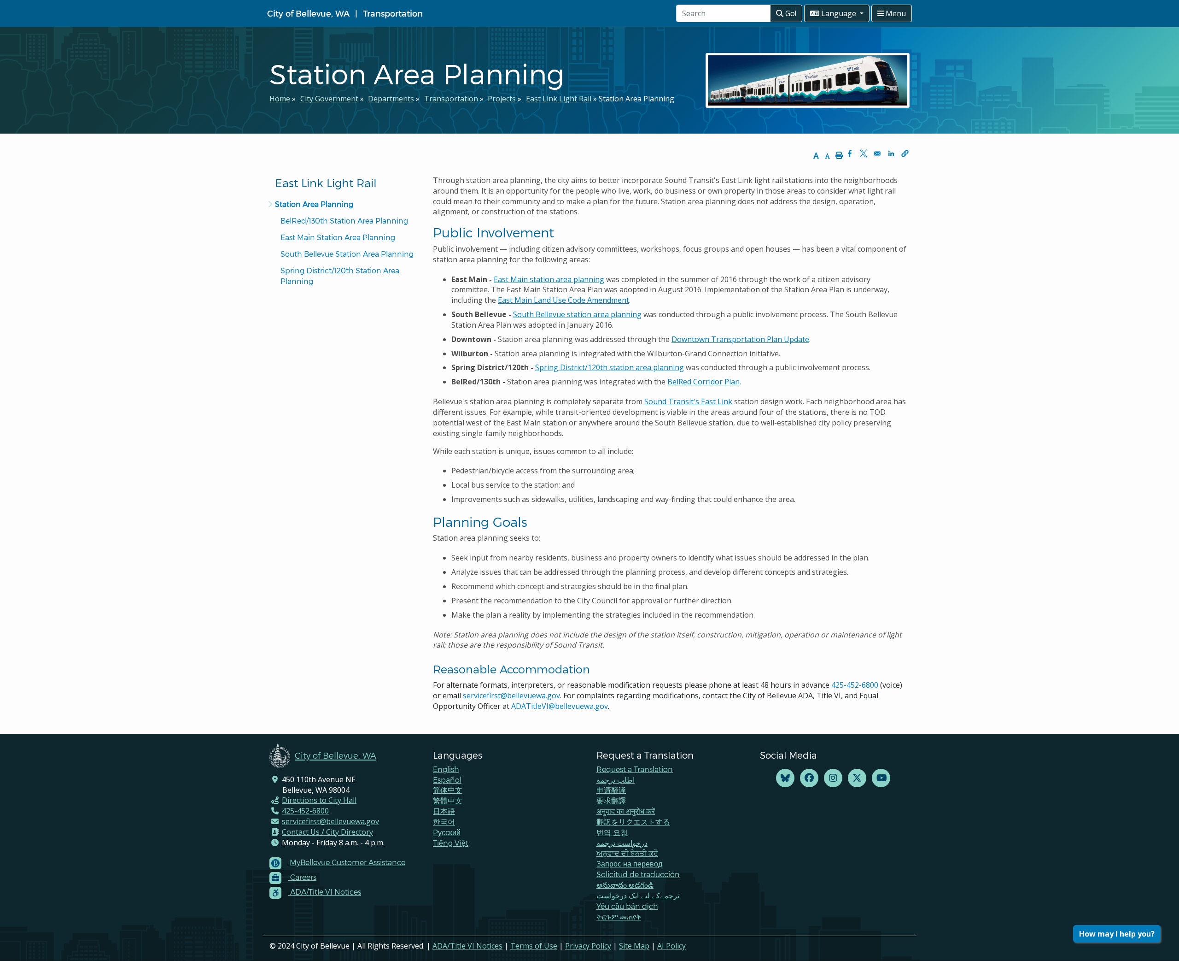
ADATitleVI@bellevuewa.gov (559, 706)
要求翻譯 (611, 800)
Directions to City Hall (319, 800)
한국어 (444, 821)
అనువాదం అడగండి (625, 884)
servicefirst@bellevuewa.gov (511, 695)
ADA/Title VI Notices (467, 946)
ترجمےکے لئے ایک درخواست (637, 895)
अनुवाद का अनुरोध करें (625, 811)
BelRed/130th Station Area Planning (344, 220)
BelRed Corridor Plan (703, 382)
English (446, 769)
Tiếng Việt (450, 842)
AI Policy (671, 946)
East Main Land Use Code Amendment (563, 300)
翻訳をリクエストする (633, 821)
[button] (905, 153)
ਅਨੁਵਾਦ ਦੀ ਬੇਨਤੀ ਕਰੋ (627, 853)
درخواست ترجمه (622, 842)
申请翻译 (611, 789)
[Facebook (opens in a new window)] (809, 778)
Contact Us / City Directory (327, 832)
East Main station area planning (549, 279)
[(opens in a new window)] (785, 778)
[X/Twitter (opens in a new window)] (857, 778)
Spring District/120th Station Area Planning (340, 275)
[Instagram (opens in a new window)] (833, 778)
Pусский (447, 832)
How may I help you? (1117, 934)
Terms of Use (533, 946)
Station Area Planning (314, 204)
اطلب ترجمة (615, 779)
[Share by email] (877, 153)
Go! (789, 13)
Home (279, 99)
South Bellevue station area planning (577, 314)
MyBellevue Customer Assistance (347, 862)
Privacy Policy (588, 946)
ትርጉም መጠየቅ (618, 916)
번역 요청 (612, 832)
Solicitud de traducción (638, 874)
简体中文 (447, 789)
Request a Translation (634, 769)
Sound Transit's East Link (688, 401)
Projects (502, 99)
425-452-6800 (854, 685)
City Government (329, 99)
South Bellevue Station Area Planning (347, 253)
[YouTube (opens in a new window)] (881, 778)
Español (447, 779)
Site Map (634, 946)
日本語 (444, 811)
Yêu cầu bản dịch (627, 906)
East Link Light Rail (558, 99)
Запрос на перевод (629, 863)
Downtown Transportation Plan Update (740, 339)
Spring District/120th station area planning (609, 367)
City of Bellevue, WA (308, 13)
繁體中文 (447, 800)
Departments (391, 99)
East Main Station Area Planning (337, 237)
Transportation (393, 13)
